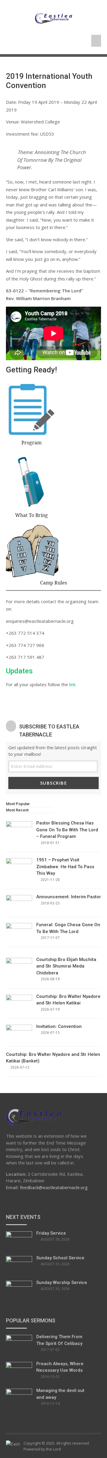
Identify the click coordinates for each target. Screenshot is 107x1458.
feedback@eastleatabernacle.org (54, 1187)
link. (72, 684)
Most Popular (18, 804)
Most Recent (17, 810)
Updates (19, 671)
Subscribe (53, 783)
